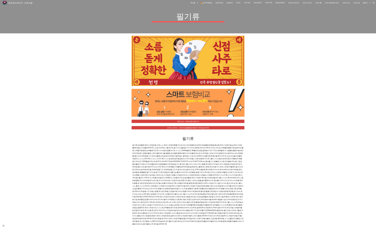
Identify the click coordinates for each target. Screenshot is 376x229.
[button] (373, 2)
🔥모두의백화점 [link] (206, 3)
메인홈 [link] (193, 3)
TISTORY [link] (247, 3)
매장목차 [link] (230, 3)
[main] (188, 16)
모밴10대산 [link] (219, 3)
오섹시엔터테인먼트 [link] (332, 3)
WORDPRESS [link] (280, 3)
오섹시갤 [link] (356, 3)
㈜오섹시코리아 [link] (293, 3)
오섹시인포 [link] (346, 3)
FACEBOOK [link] (258, 3)
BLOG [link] (238, 3)
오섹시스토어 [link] (307, 3)
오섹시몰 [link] (318, 3)
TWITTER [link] (268, 3)
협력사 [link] (365, 3)
